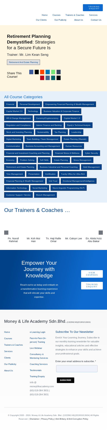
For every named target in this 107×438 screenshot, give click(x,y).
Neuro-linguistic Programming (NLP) (69, 188)
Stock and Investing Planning (19, 132)
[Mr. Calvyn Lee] (74, 218)
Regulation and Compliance (18, 125)
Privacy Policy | (48, 419)
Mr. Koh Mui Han (33, 240)
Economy (10, 160)
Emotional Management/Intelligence (78, 181)
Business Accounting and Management (43, 146)
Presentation (34, 174)
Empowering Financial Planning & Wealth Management (69, 104)
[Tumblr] (58, 72)
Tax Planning (60, 132)
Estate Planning (61, 160)
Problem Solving (27, 160)
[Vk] (47, 78)
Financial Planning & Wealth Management (24, 181)
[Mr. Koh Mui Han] (33, 218)
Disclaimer (34, 419)
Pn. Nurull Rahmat (13, 240)
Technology (33, 111)
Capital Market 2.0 (14, 111)
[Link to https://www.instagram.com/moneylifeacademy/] (7, 379)
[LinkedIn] (47, 72)
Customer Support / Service (18, 195)
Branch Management (45, 195)
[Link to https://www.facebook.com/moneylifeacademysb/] (4, 379)
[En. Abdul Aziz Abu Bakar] (94, 218)
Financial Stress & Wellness (67, 153)
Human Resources (73, 146)
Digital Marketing (13, 139)
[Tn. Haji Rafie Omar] (53, 218)
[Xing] (53, 78)
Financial (10, 104)
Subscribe (65, 380)
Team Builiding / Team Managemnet (42, 139)
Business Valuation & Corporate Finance (61, 111)
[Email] (58, 78)
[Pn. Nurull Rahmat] (13, 218)
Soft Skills (44, 160)
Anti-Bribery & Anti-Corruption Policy (71, 419)
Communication (13, 146)
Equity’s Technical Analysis (78, 125)
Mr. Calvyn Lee (73, 238)
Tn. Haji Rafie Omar (53, 240)
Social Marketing (39, 188)
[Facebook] (31, 72)
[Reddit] (42, 72)
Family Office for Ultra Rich (73, 174)
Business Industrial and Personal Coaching (59, 167)
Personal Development (30, 104)
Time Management (14, 174)
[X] (36, 72)
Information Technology (16, 188)
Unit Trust (53, 181)
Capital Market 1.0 (72, 118)
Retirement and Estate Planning (20, 167)
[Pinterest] (42, 78)
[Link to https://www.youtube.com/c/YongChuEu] (12, 379)
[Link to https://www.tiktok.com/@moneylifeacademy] (15, 379)
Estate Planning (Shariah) (75, 139)
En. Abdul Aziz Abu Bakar (94, 240)
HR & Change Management (18, 118)
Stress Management (82, 160)
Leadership (76, 132)
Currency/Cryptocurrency (47, 118)
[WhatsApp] (53, 72)
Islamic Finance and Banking (49, 125)
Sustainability (43, 132)
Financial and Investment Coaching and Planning (27, 153)
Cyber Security (91, 153)
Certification (50, 174)
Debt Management (91, 167)
